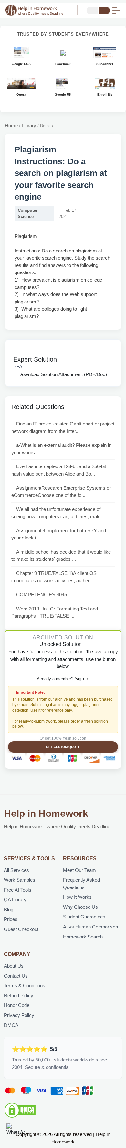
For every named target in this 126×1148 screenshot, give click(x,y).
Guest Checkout (21, 929)
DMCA (11, 1025)
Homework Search (83, 936)
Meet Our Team (79, 870)
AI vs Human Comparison (90, 926)
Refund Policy (18, 995)
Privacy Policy (19, 1015)
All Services (16, 870)
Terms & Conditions (24, 985)
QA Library (15, 899)
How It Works (77, 897)
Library (29, 125)
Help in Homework (46, 813)
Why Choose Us (80, 907)
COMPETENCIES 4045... (43, 594)
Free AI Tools (17, 890)
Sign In (82, 678)
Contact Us (16, 976)
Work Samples (19, 880)
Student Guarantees (84, 916)
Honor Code (16, 1005)
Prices (10, 919)
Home (11, 125)
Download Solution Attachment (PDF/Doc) (62, 374)
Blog (8, 909)
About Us (14, 966)
